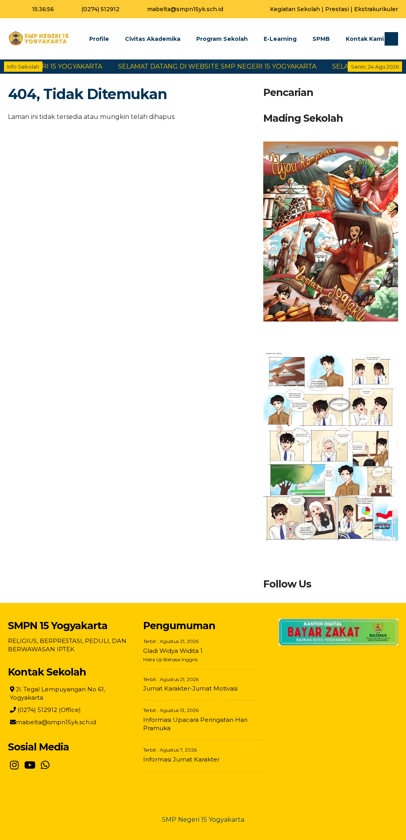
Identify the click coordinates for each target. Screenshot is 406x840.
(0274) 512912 (100, 9)
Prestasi (337, 9)
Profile (99, 38)
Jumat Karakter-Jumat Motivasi (190, 688)
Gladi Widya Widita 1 (173, 650)
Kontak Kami (365, 38)
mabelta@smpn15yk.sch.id (185, 9)
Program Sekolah (222, 38)
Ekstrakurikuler (376, 9)
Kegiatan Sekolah (295, 9)
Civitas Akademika (152, 38)
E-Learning (280, 38)
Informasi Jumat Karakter (181, 759)
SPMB (321, 38)
